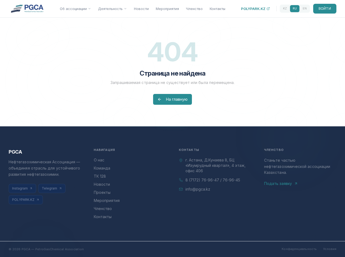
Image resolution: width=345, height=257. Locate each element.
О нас (99, 160)
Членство (194, 8)
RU (295, 8)
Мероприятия (167, 8)
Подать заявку (278, 183)
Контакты (217, 8)
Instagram (20, 188)
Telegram (49, 188)
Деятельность (110, 8)
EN (305, 8)
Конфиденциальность (299, 249)
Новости (141, 8)
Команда (102, 168)
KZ (285, 8)
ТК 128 (100, 176)
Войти (325, 8)
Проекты (102, 192)
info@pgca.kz (197, 189)
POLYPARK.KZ (253, 8)
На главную (177, 99)
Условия (329, 249)
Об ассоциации (73, 8)
